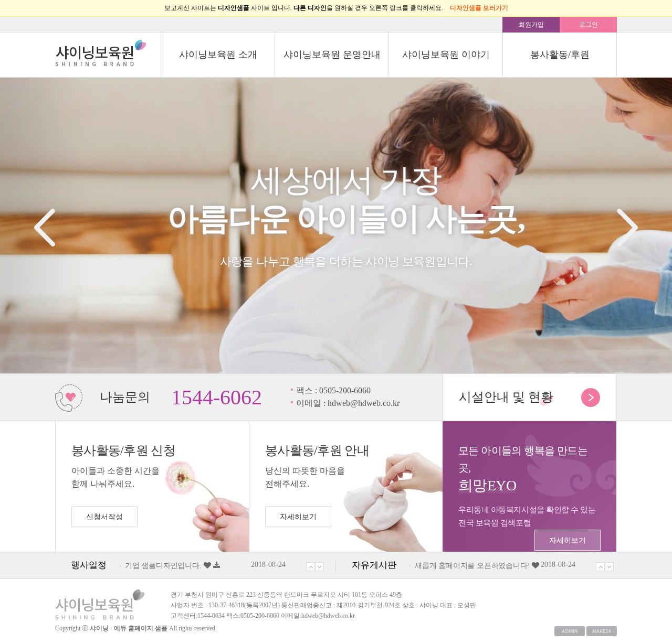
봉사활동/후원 (560, 54)
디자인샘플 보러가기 (479, 8)
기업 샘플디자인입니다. (163, 566)
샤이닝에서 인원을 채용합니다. (465, 566)
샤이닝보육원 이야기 (446, 54)
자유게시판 (374, 565)
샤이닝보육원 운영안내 (332, 54)
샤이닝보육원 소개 (218, 54)
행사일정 (89, 565)
